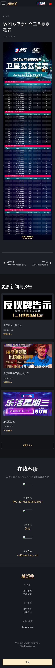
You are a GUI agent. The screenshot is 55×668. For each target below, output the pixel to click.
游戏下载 (27, 590)
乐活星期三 (9, 421)
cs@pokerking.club (27, 555)
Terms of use (27, 627)
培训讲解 (27, 609)
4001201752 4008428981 (27, 501)
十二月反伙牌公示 (12, 325)
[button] (3, 4)
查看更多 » (7, 334)
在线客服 (27, 612)
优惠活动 (27, 593)
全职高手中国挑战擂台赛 (16, 373)
